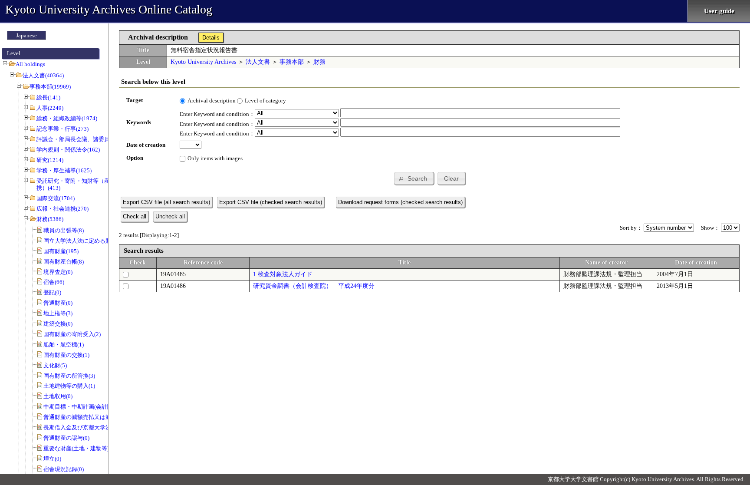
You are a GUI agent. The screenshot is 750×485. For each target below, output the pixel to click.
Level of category (265, 100)
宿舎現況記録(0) (63, 469)
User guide (719, 10)
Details (211, 37)
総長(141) (48, 97)
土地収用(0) (57, 396)
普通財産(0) (57, 303)
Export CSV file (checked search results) (270, 202)
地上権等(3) (57, 313)
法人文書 (258, 62)
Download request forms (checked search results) (400, 202)
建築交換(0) (57, 323)
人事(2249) (49, 108)
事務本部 (292, 62)
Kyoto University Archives (203, 62)
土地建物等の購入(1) (69, 386)
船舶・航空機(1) (63, 344)
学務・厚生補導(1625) (64, 170)
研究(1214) (49, 160)
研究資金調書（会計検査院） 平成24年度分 (314, 286)
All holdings (30, 64)
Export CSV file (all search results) (166, 202)
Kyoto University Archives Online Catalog (108, 9)
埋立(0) (52, 458)
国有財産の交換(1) (66, 355)
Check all (134, 216)
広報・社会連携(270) (62, 208)
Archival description (212, 100)
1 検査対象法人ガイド (282, 274)
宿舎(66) (53, 282)
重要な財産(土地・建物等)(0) (79, 448)
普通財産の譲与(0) (66, 438)
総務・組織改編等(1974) (66, 118)
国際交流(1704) (55, 198)
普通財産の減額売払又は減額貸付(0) (89, 417)
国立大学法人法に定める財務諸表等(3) (91, 241)
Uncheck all (170, 216)
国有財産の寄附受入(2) (72, 334)
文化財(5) (55, 365)
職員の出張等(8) (63, 230)
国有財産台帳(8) (63, 261)
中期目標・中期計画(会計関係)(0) (85, 406)
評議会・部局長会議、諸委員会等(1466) (86, 139)
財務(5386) (49, 219)
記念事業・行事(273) (62, 128)
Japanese (26, 35)
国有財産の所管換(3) (69, 376)
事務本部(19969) (50, 86)
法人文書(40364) (43, 75)
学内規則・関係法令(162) (68, 149)
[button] (414, 178)
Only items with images (215, 158)
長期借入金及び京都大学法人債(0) (86, 427)
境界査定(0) (57, 272)
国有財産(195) (61, 251)
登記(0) (52, 292)
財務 (319, 62)
